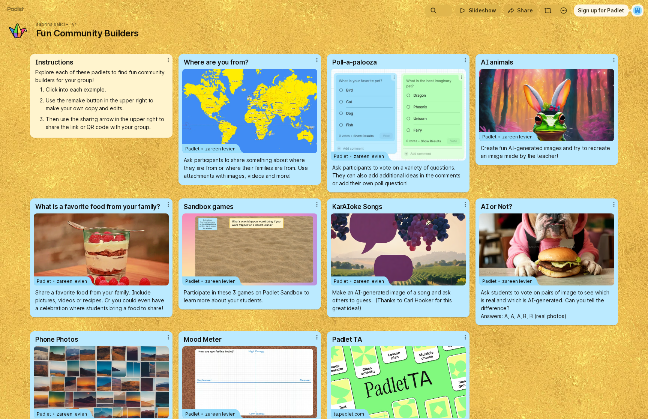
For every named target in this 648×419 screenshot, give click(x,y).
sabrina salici (50, 24)
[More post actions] (168, 60)
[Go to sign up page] (638, 11)
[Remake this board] (547, 11)
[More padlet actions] (563, 11)
